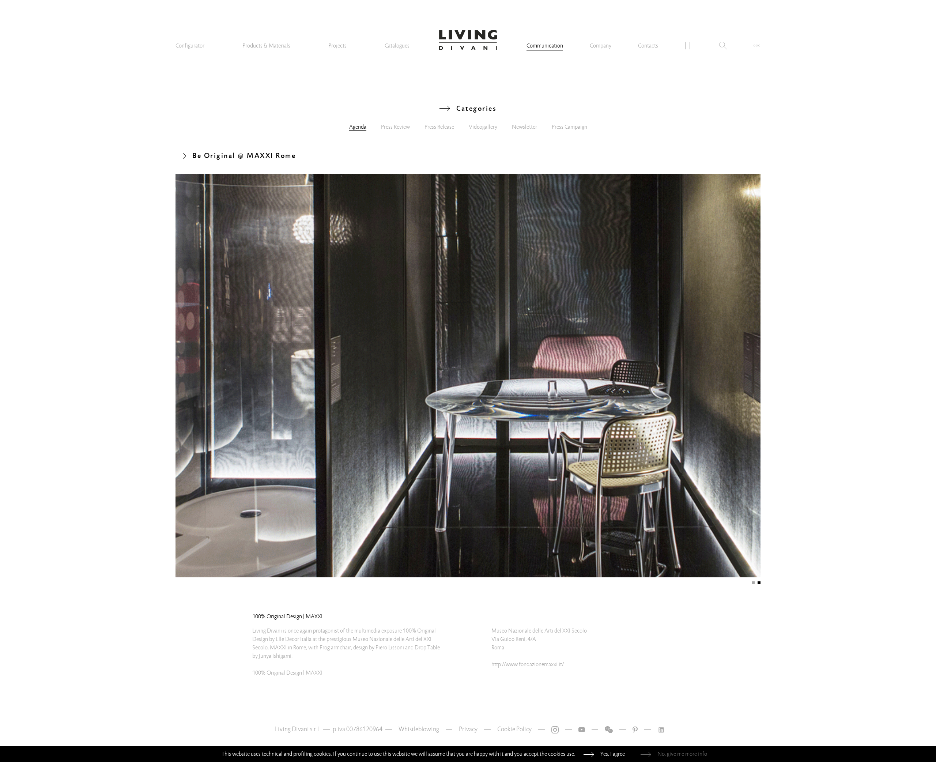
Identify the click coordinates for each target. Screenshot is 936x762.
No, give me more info (682, 754)
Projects (337, 45)
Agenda (357, 127)
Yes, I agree (612, 754)
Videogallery (483, 127)
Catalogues (397, 45)
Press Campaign (569, 127)
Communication (544, 45)
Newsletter (524, 127)
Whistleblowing (419, 729)
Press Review (395, 127)
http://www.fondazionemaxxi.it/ (527, 664)
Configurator (190, 45)
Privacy (468, 729)
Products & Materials (266, 45)
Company (600, 45)
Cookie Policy (514, 729)
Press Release (439, 127)
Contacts (648, 45)
